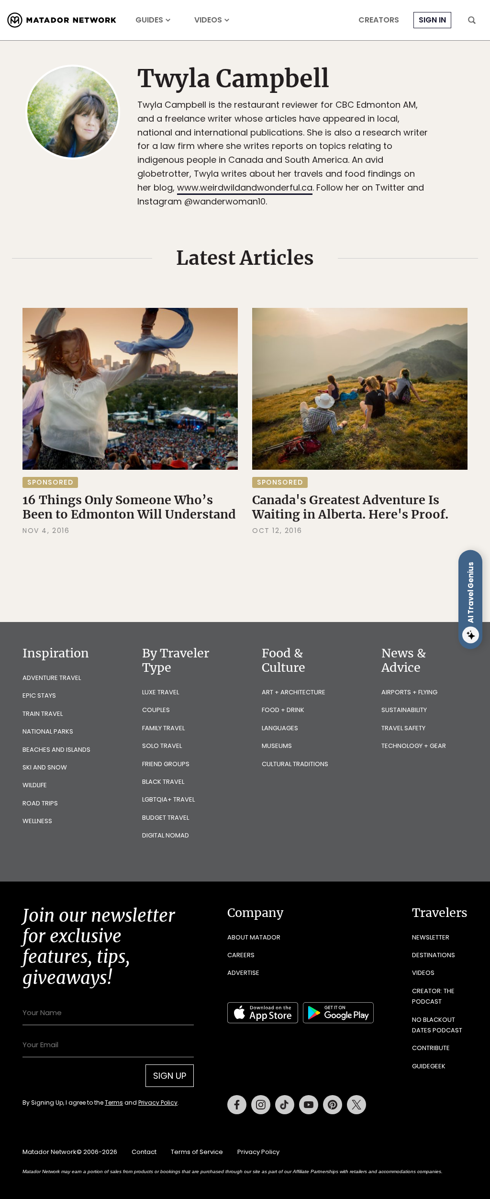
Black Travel (163, 781)
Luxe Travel (160, 692)
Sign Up (169, 1076)
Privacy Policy (158, 1102)
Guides (149, 20)
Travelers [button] (440, 912)
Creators (378, 20)
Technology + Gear (413, 745)
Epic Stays (39, 695)
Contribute (431, 1047)
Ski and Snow (44, 767)
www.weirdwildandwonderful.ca (244, 187)
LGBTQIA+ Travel (168, 799)
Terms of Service (197, 1151)
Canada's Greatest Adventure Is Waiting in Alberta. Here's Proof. (350, 507)
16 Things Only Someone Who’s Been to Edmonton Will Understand (129, 507)
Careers (241, 955)
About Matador (253, 937)
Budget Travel (165, 817)
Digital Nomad (165, 835)
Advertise (243, 972)
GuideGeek (428, 1066)
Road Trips (40, 803)
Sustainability (404, 709)
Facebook (236, 1104)
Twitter (356, 1104)
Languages (280, 728)
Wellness (37, 821)
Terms (114, 1102)
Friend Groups (165, 764)
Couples (156, 709)
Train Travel (42, 713)
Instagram (260, 1104)
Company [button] (255, 912)
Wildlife (34, 785)
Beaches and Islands (56, 749)
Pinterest (332, 1104)
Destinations (433, 955)
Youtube (308, 1104)
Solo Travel (162, 745)
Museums (277, 745)
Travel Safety (403, 728)
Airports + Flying (409, 692)
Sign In (432, 19)
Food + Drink (283, 709)
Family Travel (163, 728)
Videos (208, 20)
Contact (144, 1151)
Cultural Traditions (295, 764)
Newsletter (430, 937)
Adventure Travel (51, 677)
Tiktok (284, 1104)
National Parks (47, 731)
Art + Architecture (293, 692)
